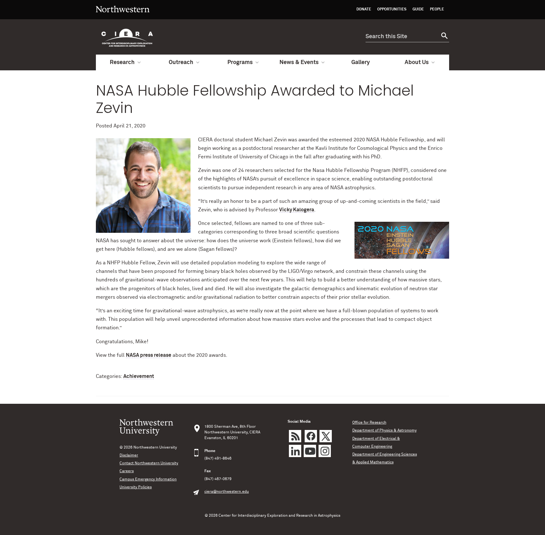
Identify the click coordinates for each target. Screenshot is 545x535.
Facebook (311, 436)
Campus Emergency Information (148, 479)
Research (122, 62)
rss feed (295, 436)
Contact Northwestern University (149, 463)
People (437, 9)
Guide (418, 9)
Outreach (181, 62)
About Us (417, 62)
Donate (363, 9)
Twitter (325, 436)
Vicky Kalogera (296, 209)
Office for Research (369, 423)
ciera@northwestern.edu (226, 492)
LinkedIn (295, 451)
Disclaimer (129, 455)
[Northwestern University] (122, 16)
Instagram (325, 451)
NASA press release (148, 355)
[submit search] (443, 36)
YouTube (310, 451)
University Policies (136, 487)
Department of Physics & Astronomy (384, 430)
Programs (240, 62)
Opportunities (392, 9)
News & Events (299, 62)
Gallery (360, 62)
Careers (127, 471)
